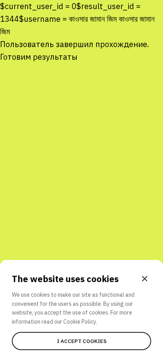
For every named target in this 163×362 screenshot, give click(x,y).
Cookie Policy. (80, 321)
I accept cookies (81, 341)
